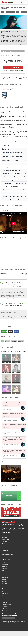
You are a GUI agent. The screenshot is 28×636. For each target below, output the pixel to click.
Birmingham (22, 621)
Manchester (16, 621)
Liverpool (18, 622)
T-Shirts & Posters (6, 608)
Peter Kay (4, 543)
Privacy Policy (5, 529)
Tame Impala (4, 541)
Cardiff (13, 622)
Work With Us (5, 593)
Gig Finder (4, 606)
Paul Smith (4, 579)
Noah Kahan (4, 537)
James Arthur (24, 11)
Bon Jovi (4, 572)
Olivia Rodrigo (5, 577)
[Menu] (25, 2)
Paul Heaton (4, 548)
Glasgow (10, 622)
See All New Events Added (7, 554)
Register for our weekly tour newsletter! (10, 613)
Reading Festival (5, 566)
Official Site (4, 331)
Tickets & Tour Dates (10, 11)
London (12, 621)
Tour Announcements (6, 604)
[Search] (22, 2)
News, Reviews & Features (7, 597)
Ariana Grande (5, 564)
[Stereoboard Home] (7, 2)
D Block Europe (5, 539)
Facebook (16, 331)
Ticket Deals (4, 602)
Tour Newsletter (5, 610)
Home (2, 11)
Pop (17, 11)
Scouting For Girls (6, 545)
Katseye (3, 562)
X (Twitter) (10, 331)
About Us (4, 591)
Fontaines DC (5, 550)
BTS (3, 570)
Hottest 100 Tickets (6, 583)
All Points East (5, 581)
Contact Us (4, 595)
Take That (4, 535)
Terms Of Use (12, 529)
